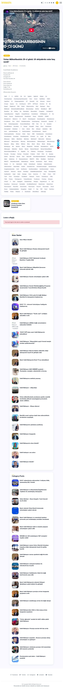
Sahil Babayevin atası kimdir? (29, 443)
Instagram (32, 675)
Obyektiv (23, 151)
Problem (33, 154)
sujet (14, 174)
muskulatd (29, 146)
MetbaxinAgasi (41, 141)
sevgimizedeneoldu (9, 169)
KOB (33, 134)
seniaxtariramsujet (41, 166)
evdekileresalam (26, 121)
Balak (23, 106)
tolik (5, 179)
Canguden (41, 111)
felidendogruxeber (13, 124)
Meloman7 (7, 141)
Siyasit (19, 171)
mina (28, 144)
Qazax (18, 156)
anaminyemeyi (8, 98)
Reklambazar (24, 161)
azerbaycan (23, 103)
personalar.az (17, 686)
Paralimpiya (49, 151)
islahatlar (45, 129)
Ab (21, 96)
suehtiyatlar (7, 174)
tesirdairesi (45, 176)
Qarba (6, 156)
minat (33, 144)
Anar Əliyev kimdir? (26, 239)
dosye (34, 116)
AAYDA (16, 96)
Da (53, 114)
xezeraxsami (7, 186)
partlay (19, 154)
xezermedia (23, 186)
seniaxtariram (30, 166)
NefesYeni (14, 149)
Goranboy (16, 126)
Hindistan (15, 129)
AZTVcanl (35, 103)
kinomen (18, 134)
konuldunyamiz (24, 136)
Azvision (42, 103)
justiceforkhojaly (13, 131)
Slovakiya (25, 171)
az (16, 103)
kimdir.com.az (25, 686)
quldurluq (11, 159)
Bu (20, 111)
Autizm (48, 101)
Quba (5, 159)
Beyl (37, 106)
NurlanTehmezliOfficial (10, 151)
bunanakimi (34, 111)
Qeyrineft (29, 156)
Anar (31, 98)
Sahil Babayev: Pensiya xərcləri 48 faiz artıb (34, 628)
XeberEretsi (42, 184)
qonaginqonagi (51, 156)
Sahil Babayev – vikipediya (28, 387)
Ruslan (6, 164)
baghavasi (12, 106)
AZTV (29, 103)
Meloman (48, 139)
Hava (42, 126)
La (37, 136)
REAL (37, 159)
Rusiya (50, 161)
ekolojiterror (7, 119)
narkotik (36, 146)
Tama (49, 174)
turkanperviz (18, 179)
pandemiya (40, 151)
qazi (23, 156)
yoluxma (18, 191)
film (37, 124)
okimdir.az (33, 686)
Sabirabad (19, 164)
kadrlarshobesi (26, 131)
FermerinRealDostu (25, 124)
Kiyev (28, 134)
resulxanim (39, 161)
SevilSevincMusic (33, 169)
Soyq (45, 171)
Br (11, 111)
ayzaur (12, 103)
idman (28, 129)
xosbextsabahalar (14, 189)
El (20, 119)
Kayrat (44, 131)
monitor (18, 146)
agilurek (36, 96)
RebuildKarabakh (14, 161)
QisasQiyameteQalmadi (39, 156)
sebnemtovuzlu (48, 164)
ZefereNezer (35, 191)
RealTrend (50, 159)
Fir (41, 124)
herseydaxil (7, 129)
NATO (51, 146)
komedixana (49, 134)
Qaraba (51, 154)
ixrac (5, 131)
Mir (13, 146)
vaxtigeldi (19, 181)
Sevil (17, 169)
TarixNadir (24, 176)
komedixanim (7, 136)
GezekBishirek (8, 126)
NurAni (21, 149)
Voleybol (36, 181)
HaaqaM (31, 126)
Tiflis (51, 176)
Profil (38, 154)
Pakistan (33, 151)
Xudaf (29, 189)
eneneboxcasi (50, 119)
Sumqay (24, 174)
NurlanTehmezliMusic (46, 149)
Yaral (45, 189)
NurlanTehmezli (34, 149)
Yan (37, 189)
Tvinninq (44, 179)
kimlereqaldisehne (9, 134)
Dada (5, 116)
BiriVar (37, 108)
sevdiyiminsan (52, 166)
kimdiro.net (40, 686)
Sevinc (52, 169)
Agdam (29, 96)
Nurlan (26, 149)
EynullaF (51, 121)
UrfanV (6, 181)
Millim (17, 144)
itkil (51, 129)
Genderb (49, 124)
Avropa (6, 103)
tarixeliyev (16, 176)
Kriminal (33, 136)
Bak (18, 106)
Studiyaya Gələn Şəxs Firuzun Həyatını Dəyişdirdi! (18, 205)
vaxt (14, 181)
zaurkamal (27, 191)
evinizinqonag (35, 121)
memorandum (15, 141)
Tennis (37, 176)
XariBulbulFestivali (31, 184)
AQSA (48, 98)
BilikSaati (6, 108)
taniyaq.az (46, 686)
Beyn (48, 106)
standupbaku (52, 171)
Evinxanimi (44, 121)
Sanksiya (39, 164)
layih (41, 136)
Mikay (12, 144)
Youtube (50, 675)
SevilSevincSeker (44, 169)
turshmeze (37, 179)
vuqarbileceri (43, 181)
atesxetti (32, 101)
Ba (50, 103)
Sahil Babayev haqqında (27, 434)
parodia (6, 154)
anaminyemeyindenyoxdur (20, 98)
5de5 (5, 96)
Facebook (15, 675)
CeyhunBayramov (8, 114)
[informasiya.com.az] (6, 2)
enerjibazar (7, 121)
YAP (41, 189)
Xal (52, 181)
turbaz (11, 179)
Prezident (25, 154)
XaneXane (7, 184)
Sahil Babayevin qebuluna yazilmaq (31, 424)
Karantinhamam (36, 131)
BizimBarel (44, 108)
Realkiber (43, 159)
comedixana (34, 114)
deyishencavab (19, 116)
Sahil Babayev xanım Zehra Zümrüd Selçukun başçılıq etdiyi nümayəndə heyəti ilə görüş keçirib (34, 547)
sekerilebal (16, 166)
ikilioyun (38, 129)
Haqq (37, 126)
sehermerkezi (7, 166)
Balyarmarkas (30, 106)
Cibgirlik (17, 114)
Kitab (24, 134)
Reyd (45, 161)
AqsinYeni (6, 101)
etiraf (18, 121)
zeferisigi (43, 191)
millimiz (23, 144)
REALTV (6, 161)
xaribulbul (22, 184)
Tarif (5, 176)
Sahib (25, 164)
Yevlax (12, 191)
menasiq (23, 141)
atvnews (42, 101)
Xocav (5, 189)
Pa (28, 151)
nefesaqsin (7, 149)
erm (13, 121)
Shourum (13, 171)
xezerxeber (46, 186)
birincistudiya (29, 108)
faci (5, 124)
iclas (23, 129)
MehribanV (33, 139)
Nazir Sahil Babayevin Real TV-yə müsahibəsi (34, 360)
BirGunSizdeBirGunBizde (17, 108)
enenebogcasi (31, 119)
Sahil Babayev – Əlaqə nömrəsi (29, 406)
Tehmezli (31, 176)
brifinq (16, 111)
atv (37, 101)
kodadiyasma (40, 134)
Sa (13, 164)
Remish (32, 161)
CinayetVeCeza (25, 114)
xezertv (39, 186)
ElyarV (24, 119)
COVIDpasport (43, 114)
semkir (23, 166)
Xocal (52, 186)
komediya (15, 136)
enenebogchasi (41, 119)
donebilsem (28, 116)
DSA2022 (40, 116)
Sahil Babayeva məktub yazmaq (30, 378)
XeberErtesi (50, 184)
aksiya (41, 96)
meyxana (6, 144)
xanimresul (14, 184)
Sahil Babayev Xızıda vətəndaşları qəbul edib (34, 276)
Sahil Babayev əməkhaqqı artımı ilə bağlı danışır (35, 600)
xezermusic (31, 186)
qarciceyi (12, 156)
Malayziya (7, 139)
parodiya (13, 154)
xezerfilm (15, 186)
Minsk (43, 144)
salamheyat (32, 164)
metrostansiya (50, 141)
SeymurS (6, 171)
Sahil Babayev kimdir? (27, 461)
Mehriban (26, 139)
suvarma (35, 174)
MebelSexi (19, 139)
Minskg (48, 144)
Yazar (9, 65)
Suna (30, 174)
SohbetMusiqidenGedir (36, 171)
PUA (43, 154)
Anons (35, 98)
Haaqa (25, 126)
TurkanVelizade (28, 179)
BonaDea (6, 111)
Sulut (19, 174)
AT (27, 101)
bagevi (6, 106)
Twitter (23, 675)
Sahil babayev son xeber (27, 452)
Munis (23, 146)
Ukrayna (50, 179)
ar (12, 101)
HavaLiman (48, 126)
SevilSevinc (24, 169)
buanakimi (26, 111)
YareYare (51, 189)
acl (25, 96)
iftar (33, 129)
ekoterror (15, 119)
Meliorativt (41, 139)
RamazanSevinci (23, 159)
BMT (50, 108)
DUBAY (47, 116)
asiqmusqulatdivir (19, 101)
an (46, 96)
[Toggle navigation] (61, 2)
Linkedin (41, 675)
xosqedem (23, 189)
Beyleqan (42, 106)
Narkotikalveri (44, 146)
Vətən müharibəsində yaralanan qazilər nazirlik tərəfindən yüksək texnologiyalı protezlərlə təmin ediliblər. (35, 398)
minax (38, 144)
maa (49, 136)
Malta (13, 139)
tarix (10, 176)
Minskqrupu (7, 146)
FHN (33, 124)
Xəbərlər (7, 55)
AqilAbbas (42, 98)
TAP (54, 174)
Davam (11, 116)
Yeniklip (6, 191)
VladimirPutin (28, 181)
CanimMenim (49, 111)
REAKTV (32, 159)
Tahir (44, 174)
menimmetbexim (31, 141)
